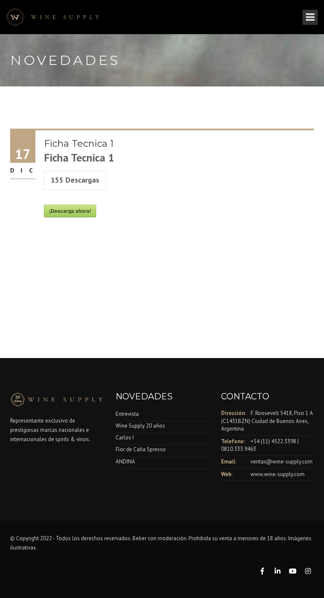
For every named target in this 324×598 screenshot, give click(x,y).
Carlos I (125, 437)
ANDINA (125, 461)
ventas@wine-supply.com (282, 461)
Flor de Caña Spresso (141, 449)
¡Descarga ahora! (70, 211)
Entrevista (127, 414)
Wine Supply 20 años (140, 425)
